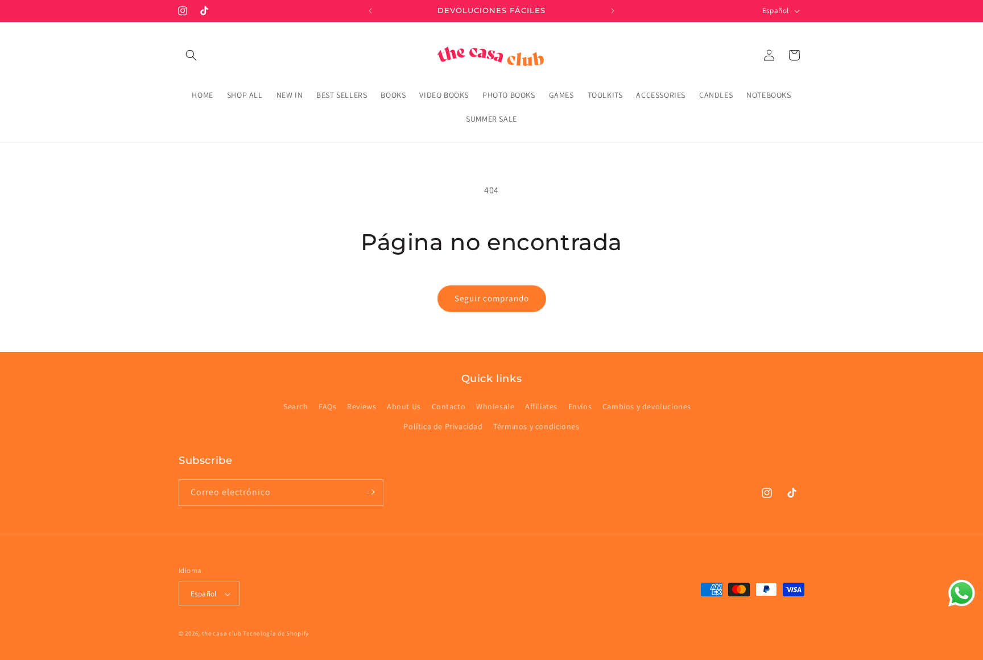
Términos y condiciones (536, 427)
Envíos (580, 406)
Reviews (361, 406)
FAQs (327, 406)
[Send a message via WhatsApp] (961, 593)
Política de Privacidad (442, 427)
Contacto (449, 406)
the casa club (222, 634)
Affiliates (541, 406)
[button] (191, 55)
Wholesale (495, 406)
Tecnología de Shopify (276, 634)
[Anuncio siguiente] (612, 11)
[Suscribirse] (370, 492)
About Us (404, 406)
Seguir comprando (492, 298)
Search (295, 406)
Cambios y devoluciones (646, 406)
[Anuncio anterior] (370, 11)
